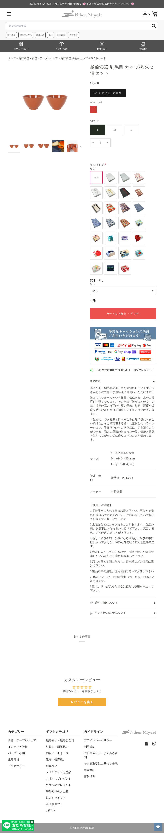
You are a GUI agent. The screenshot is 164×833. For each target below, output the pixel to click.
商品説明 (95, 381)
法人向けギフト (56, 797)
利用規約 (89, 746)
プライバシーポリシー (98, 740)
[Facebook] (146, 744)
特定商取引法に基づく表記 (101, 763)
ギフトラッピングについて (110, 612)
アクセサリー (16, 765)
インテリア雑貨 (18, 746)
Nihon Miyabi (80, 827)
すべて (12, 58)
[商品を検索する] (154, 26)
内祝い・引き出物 (57, 753)
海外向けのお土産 (57, 791)
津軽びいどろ (26, 35)
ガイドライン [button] (93, 731)
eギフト (51, 810)
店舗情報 (89, 776)
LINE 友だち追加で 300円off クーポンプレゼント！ (124, 370)
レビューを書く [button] (82, 702)
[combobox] (82, 26)
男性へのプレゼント (58, 785)
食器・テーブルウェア (45, 58)
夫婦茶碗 (73, 35)
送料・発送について (106, 602)
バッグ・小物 (16, 753)
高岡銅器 (61, 35)
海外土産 (40, 35)
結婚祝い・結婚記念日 (60, 740)
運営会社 (89, 770)
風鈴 (51, 35)
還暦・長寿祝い (56, 759)
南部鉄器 (11, 35)
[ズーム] (45, 101)
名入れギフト (54, 804)
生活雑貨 (13, 759)
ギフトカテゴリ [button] (57, 731)
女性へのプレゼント (58, 778)
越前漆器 (24, 58)
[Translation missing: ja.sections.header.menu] (9, 14)
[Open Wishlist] (158, 827)
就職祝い (51, 765)
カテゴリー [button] (16, 731)
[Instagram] (154, 744)
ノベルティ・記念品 (58, 772)
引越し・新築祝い (57, 746)
